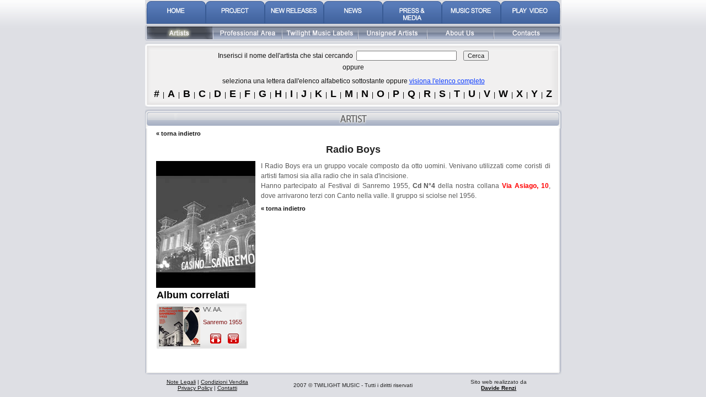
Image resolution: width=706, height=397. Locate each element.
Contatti (227, 388)
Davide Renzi (498, 388)
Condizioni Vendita (224, 382)
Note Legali (181, 382)
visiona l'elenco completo (447, 81)
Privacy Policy (195, 388)
